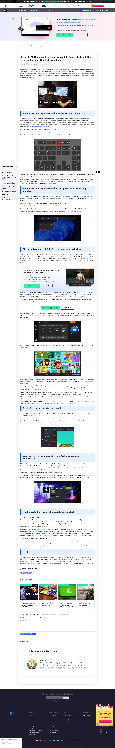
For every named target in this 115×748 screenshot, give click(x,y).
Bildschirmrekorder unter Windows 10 (36, 529)
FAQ (49, 10)
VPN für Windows (52, 715)
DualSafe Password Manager (35, 730)
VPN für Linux (51, 728)
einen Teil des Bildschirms (27, 381)
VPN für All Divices (52, 732)
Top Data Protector (33, 726)
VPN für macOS (51, 717)
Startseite (21, 46)
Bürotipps (66, 721)
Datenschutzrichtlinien (96, 746)
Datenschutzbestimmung (8, 743)
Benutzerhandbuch (87, 719)
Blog (42, 10)
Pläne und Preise (32, 734)
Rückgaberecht (83, 746)
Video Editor (34, 10)
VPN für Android (51, 723)
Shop (87, 5)
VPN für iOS (50, 721)
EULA (105, 746)
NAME (22, 617)
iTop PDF (31, 728)
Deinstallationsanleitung (88, 723)
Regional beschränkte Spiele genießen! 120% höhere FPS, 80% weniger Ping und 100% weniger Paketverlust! (58, 1)
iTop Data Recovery (33, 724)
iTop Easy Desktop (33, 719)
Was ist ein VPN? (68, 715)
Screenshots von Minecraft (65, 559)
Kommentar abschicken (28, 633)
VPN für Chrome (51, 724)
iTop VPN (31, 715)
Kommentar (24, 620)
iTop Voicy (31, 721)
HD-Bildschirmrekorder (36, 126)
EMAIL (42, 617)
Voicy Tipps (66, 723)
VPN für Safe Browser (53, 730)
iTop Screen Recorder (86, 258)
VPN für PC (50, 719)
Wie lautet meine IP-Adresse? (70, 717)
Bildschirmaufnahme (68, 724)
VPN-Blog (66, 719)
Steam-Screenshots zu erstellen (78, 413)
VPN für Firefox (51, 726)
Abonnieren (66, 697)
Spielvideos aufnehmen (72, 396)
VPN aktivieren (86, 721)
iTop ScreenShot (32, 723)
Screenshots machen (37, 46)
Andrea (22, 64)
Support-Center (86, 715)
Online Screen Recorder (34, 732)
